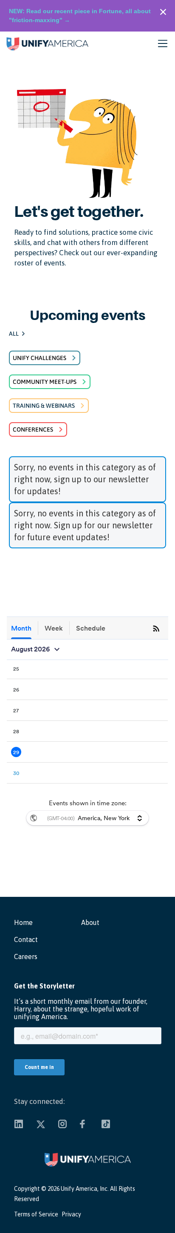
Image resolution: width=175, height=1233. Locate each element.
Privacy (71, 1214)
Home (23, 922)
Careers (25, 956)
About (90, 922)
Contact (26, 939)
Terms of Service (36, 1214)
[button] (165, 43)
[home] (45, 43)
